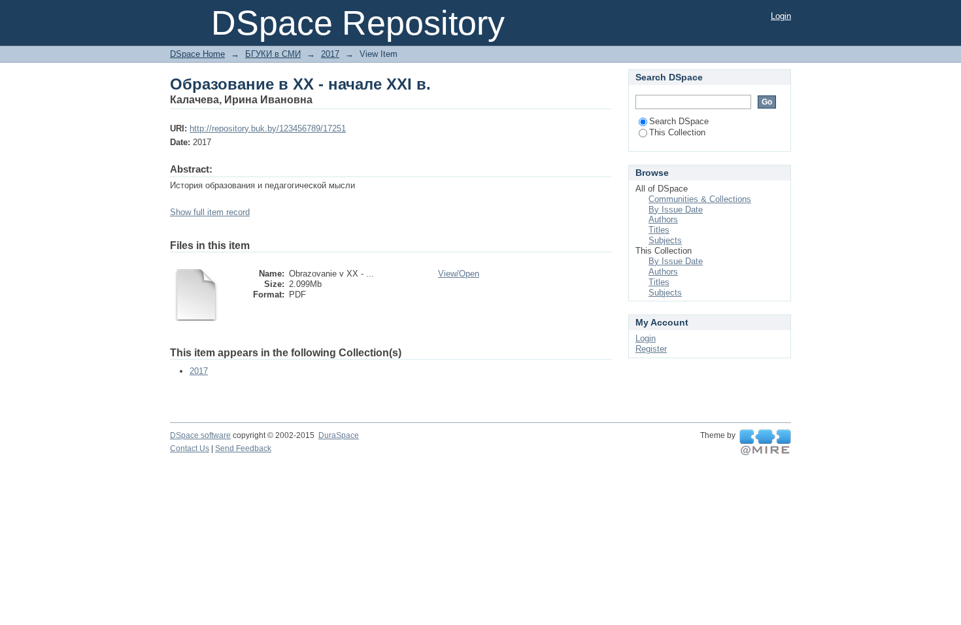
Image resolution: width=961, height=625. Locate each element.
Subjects (665, 240)
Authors (663, 219)
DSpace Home (197, 54)
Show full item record (210, 212)
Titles (659, 230)
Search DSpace (679, 121)
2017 (330, 54)
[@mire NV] (765, 442)
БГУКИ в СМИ (273, 54)
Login (781, 16)
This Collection (677, 132)
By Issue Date (676, 209)
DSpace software (200, 435)
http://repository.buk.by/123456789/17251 (268, 128)
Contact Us (189, 448)
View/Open (458, 274)
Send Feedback (243, 448)
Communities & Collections (700, 199)
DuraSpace (338, 435)
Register (651, 349)
